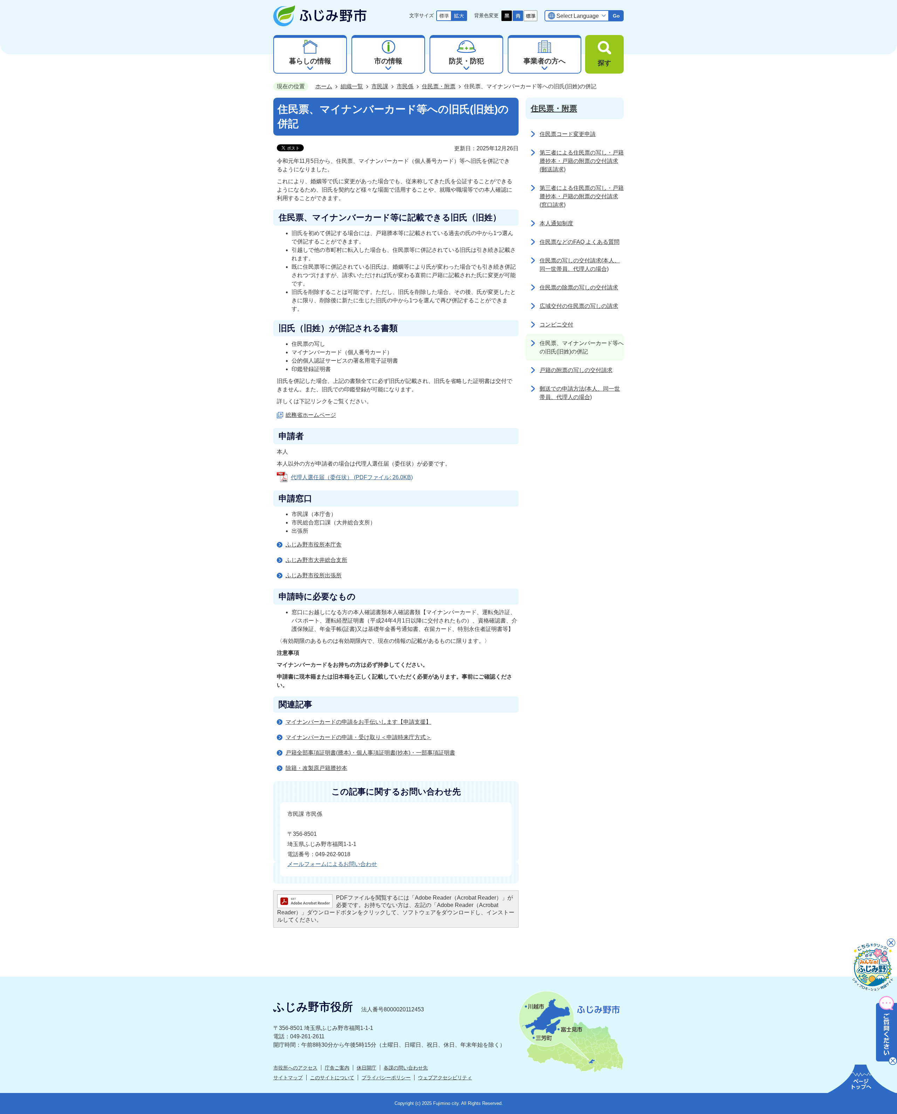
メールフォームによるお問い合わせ (332, 864)
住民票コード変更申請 (568, 134)
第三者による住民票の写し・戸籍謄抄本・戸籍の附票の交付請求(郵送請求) (582, 161)
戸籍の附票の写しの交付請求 (576, 370)
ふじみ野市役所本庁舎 (314, 545)
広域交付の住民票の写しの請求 (579, 306)
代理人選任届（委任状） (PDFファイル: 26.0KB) (352, 477)
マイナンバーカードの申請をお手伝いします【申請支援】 (358, 722)
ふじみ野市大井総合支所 (316, 560)
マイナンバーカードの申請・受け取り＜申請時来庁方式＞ (358, 737)
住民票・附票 (439, 86)
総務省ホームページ (311, 415)
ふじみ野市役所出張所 (314, 575)
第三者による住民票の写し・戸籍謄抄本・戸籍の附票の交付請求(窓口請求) (582, 196)
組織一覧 (352, 86)
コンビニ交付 (556, 325)
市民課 (379, 86)
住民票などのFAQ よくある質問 (579, 242)
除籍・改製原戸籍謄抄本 (316, 768)
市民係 (405, 86)
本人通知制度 (556, 223)
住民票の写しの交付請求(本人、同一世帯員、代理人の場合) (580, 264)
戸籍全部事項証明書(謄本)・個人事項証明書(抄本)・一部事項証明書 (370, 753)
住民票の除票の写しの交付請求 (579, 287)
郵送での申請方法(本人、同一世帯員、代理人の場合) (580, 393)
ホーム (323, 86)
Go (616, 16)
